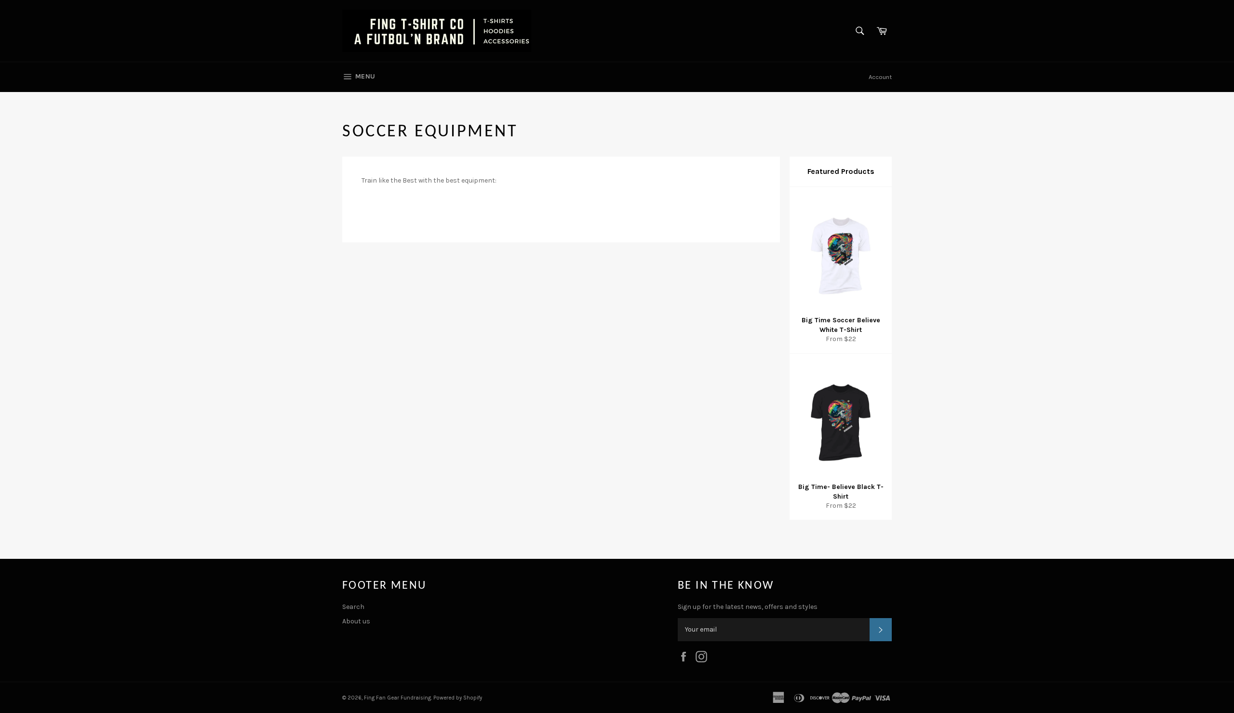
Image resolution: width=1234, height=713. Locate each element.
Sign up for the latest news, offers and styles (748, 607)
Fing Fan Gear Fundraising (397, 698)
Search (353, 607)
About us (356, 621)
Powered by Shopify (457, 698)
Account (880, 76)
